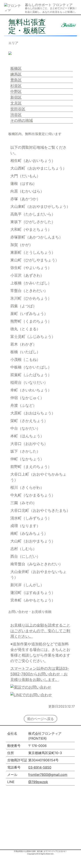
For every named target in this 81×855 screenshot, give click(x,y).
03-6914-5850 (39, 767)
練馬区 (16, 74)
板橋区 (16, 68)
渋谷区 (16, 114)
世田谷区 (17, 109)
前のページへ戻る (40, 719)
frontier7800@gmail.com (47, 774)
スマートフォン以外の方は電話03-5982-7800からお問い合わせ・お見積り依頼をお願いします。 (39, 674)
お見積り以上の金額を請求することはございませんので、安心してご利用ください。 (40, 631)
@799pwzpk (38, 782)
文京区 (16, 103)
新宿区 (16, 97)
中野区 (16, 91)
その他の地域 (21, 120)
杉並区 (16, 86)
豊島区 (16, 80)
